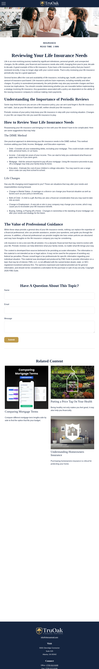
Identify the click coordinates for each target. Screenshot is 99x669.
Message (8, 318)
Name (6, 290)
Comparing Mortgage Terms (21, 411)
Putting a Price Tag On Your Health (71, 401)
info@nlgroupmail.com (49, 637)
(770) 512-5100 (52, 665)
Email (6, 304)
